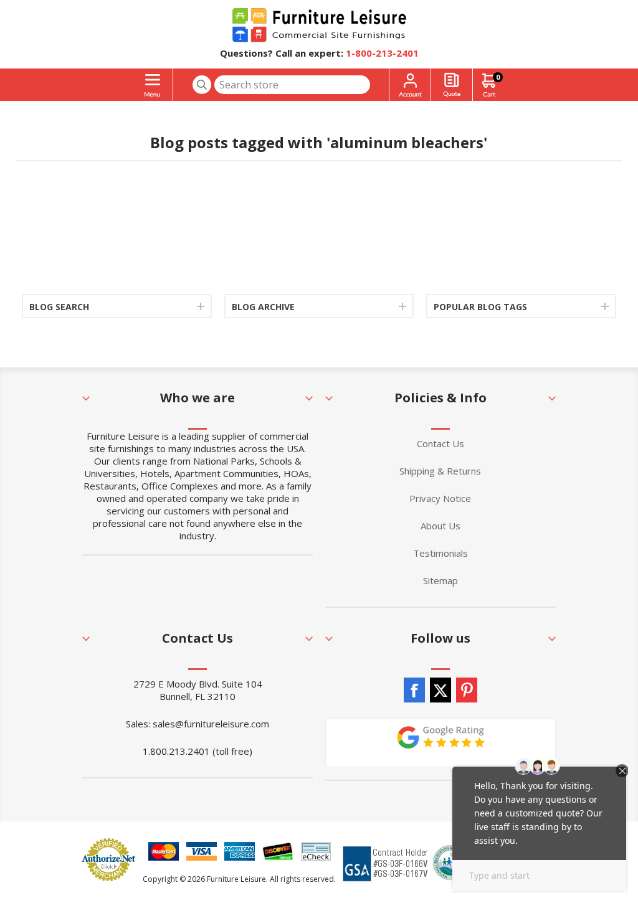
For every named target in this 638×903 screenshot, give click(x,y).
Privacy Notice (440, 498)
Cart (498, 77)
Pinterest (466, 690)
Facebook (414, 690)
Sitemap (440, 580)
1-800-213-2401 (382, 53)
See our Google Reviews (440, 743)
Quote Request (451, 85)
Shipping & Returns (440, 471)
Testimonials (440, 553)
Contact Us (440, 443)
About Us (440, 525)
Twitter (440, 690)
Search (202, 84)
